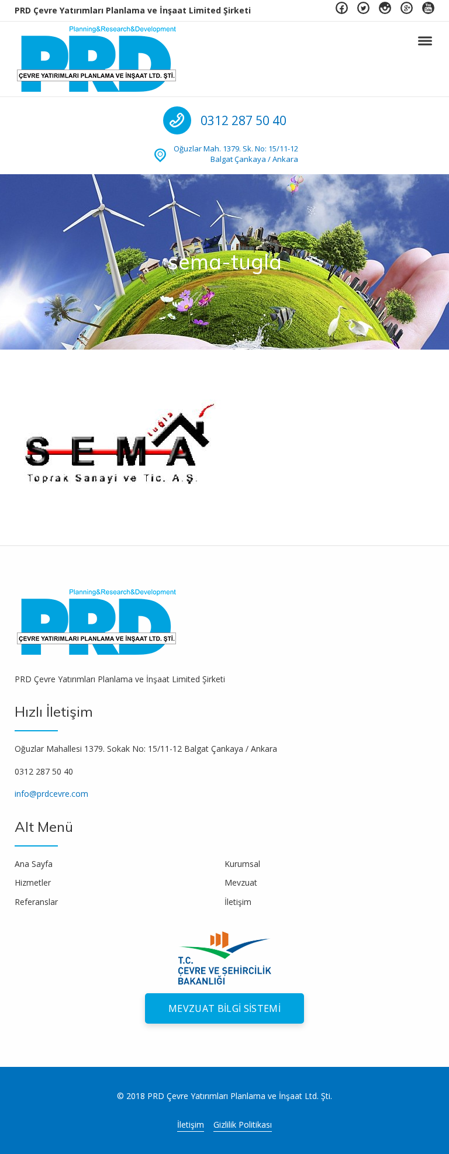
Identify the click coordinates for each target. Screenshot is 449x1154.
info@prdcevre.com (51, 793)
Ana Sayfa (34, 863)
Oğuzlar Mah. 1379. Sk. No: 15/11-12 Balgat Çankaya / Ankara (236, 153)
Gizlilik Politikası (242, 1124)
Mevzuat (240, 882)
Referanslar (36, 901)
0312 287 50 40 (243, 120)
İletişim (237, 901)
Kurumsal (242, 863)
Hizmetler (33, 882)
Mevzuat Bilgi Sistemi (224, 1008)
